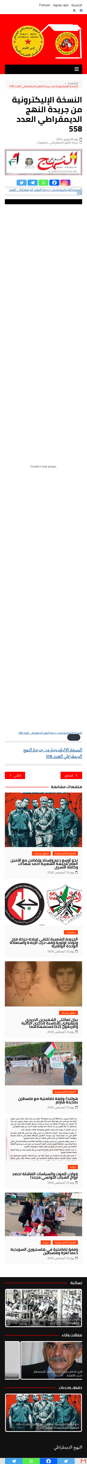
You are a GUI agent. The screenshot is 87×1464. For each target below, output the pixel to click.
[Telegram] (33, 183)
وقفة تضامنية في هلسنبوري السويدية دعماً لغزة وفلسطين (44, 1251)
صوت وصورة (61, 5)
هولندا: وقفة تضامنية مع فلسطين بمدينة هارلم (48, 1100)
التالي (17, 775)
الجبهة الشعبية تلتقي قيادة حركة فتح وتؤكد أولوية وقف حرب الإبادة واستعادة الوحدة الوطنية (44, 942)
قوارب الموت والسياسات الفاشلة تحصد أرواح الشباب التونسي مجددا (45, 1175)
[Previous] (13, 1360)
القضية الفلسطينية (65, 853)
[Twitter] (22, 183)
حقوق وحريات (41, 853)
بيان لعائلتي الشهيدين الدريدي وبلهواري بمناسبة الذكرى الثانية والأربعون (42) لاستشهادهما (49, 1023)
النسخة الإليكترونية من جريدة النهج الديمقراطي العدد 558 (45, 191)
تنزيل (73, 737)
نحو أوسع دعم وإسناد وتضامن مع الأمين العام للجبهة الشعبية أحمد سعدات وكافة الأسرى (44, 864)
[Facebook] (54, 183)
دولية (73, 1167)
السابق (69, 775)
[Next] (73, 1308)
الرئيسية (76, 5)
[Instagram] (65, 183)
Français (44, 5)
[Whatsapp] (43, 183)
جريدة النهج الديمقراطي (63, 142)
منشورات (42, 142)
